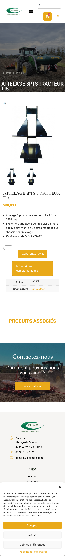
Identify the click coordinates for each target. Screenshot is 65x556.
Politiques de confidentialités (33, 551)
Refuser (32, 535)
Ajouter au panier (33, 254)
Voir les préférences (32, 544)
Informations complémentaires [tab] (27, 268)
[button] (60, 487)
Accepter (32, 525)
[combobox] (49, 5)
